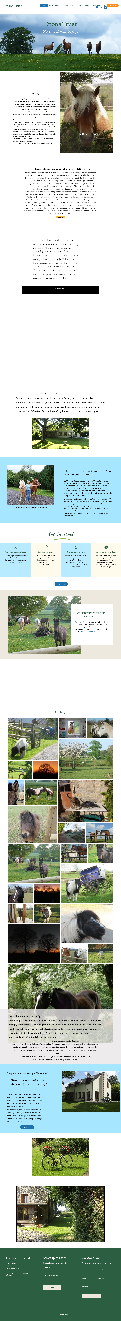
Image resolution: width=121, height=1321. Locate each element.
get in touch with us (88, 631)
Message (85, 1286)
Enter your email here (50, 1275)
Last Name (102, 1270)
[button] (105, 7)
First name (46, 1267)
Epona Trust (13, 5)
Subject (101, 1278)
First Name (86, 1270)
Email (84, 1278)
